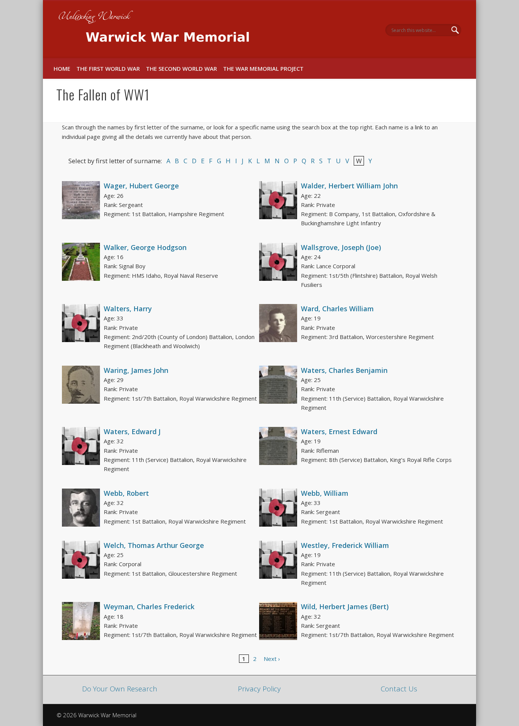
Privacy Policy (259, 688)
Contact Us (399, 688)
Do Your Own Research (119, 688)
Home (62, 68)
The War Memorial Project (263, 68)
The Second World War (181, 68)
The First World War (108, 68)
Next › (272, 658)
